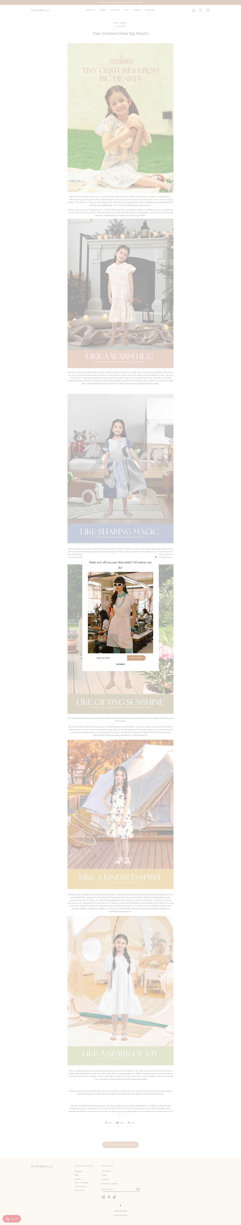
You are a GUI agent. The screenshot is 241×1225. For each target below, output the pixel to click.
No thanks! (120, 664)
